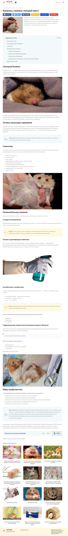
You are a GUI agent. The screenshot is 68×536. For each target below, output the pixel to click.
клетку (27, 243)
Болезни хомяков (21, 438)
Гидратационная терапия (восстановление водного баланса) (23, 59)
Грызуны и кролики (11, 438)
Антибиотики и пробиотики (15, 56)
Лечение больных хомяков (13, 48)
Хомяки (5, 438)
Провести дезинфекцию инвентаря (17, 53)
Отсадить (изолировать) (14, 51)
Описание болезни (11, 41)
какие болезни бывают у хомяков (17, 336)
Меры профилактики (12, 61)
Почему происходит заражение (15, 43)
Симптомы (9, 46)
